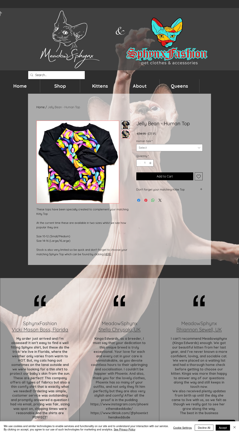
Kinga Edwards (106, 338)
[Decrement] (139, 163)
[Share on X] (160, 200)
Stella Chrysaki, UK (119, 329)
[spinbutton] (145, 163)
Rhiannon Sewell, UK (199, 329)
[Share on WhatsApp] (153, 200)
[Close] (234, 427)
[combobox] (169, 147)
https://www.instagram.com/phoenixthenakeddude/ (119, 406)
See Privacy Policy (124, 429)
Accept (223, 428)
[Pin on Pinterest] (146, 200)
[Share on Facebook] (138, 200)
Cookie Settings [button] (182, 428)
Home (40, 107)
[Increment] (150, 163)
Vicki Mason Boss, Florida (40, 329)
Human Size (144, 141)
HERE (107, 254)
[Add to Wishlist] (199, 176)
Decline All (204, 428)
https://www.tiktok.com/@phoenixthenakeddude (119, 415)
